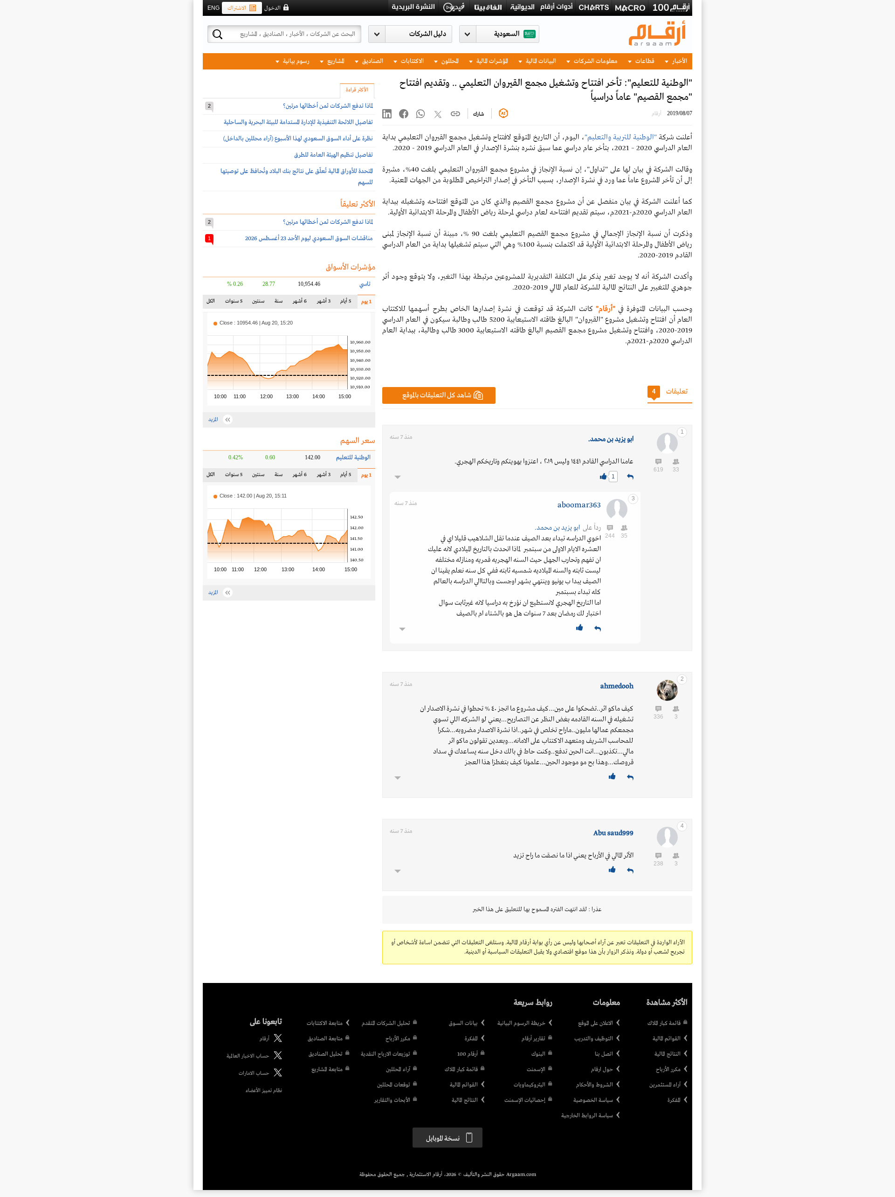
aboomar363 (579, 505)
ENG (213, 8)
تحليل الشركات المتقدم (386, 1023)
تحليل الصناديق (326, 1054)
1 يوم (365, 303)
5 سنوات (233, 303)
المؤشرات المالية (491, 61)
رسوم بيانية (296, 61)
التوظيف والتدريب (593, 1039)
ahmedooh (616, 686)
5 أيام (345, 303)
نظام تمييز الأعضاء (264, 1090)
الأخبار (679, 61)
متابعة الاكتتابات (325, 1023)
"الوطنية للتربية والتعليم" (621, 137)
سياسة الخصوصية (593, 1100)
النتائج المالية (667, 1054)
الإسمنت (536, 1069)
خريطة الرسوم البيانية (521, 1023)
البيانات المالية (540, 61)
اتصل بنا (604, 1054)
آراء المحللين (398, 1069)
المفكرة (674, 1100)
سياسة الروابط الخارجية (587, 1116)
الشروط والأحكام (594, 1085)
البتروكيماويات (529, 1085)
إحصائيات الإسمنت (524, 1100)
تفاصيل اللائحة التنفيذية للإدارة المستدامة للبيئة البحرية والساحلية (298, 122)
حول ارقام (602, 1069)
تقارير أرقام (533, 1039)
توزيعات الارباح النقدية (385, 1054)
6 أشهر (300, 303)
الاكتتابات (411, 61)
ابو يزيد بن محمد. (610, 439)
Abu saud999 (613, 833)
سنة (277, 303)
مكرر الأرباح (668, 1069)
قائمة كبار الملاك (664, 1023)
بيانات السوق (463, 1023)
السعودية (506, 34)
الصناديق (372, 61)
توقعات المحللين (393, 1085)
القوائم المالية (667, 1039)
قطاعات (644, 61)
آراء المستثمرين (665, 1085)
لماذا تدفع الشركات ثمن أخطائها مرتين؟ (328, 106)
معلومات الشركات (595, 61)
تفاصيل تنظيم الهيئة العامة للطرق (333, 155)
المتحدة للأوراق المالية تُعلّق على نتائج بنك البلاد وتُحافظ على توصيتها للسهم (296, 177)
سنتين (258, 303)
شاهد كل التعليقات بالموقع (436, 395)
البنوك (538, 1054)
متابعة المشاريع (327, 1069)
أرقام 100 (467, 1054)
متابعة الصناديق (325, 1039)
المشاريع (335, 61)
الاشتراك (236, 8)
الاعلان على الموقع (595, 1023)
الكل (213, 303)
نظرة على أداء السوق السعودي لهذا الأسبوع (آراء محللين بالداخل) (298, 139)
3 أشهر (323, 303)
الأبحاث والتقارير (392, 1100)
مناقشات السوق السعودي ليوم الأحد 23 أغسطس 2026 (309, 238)
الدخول (272, 8)
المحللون (449, 61)
